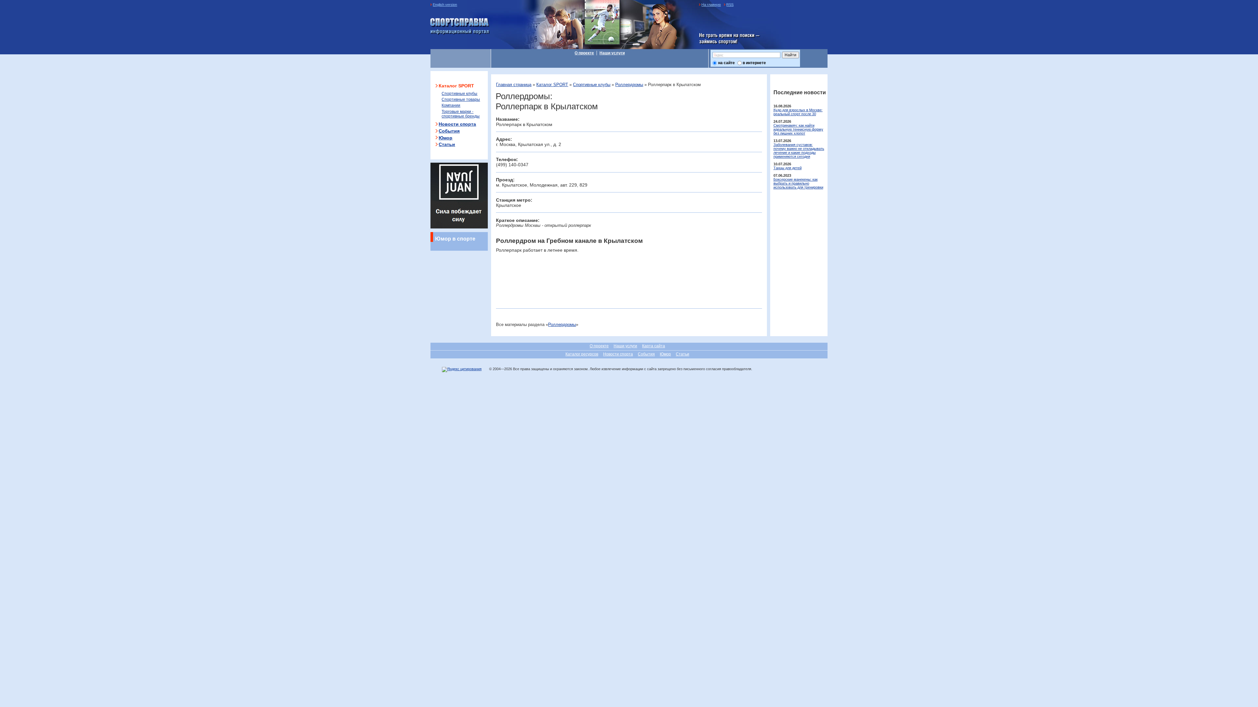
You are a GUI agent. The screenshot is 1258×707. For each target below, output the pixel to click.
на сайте (726, 63)
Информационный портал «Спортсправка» (460, 26)
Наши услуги (612, 53)
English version (445, 5)
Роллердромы (629, 84)
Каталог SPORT (552, 84)
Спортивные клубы (591, 84)
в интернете (754, 63)
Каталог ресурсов (581, 354)
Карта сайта (653, 346)
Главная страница (513, 84)
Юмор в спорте (455, 239)
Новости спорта (457, 124)
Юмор (445, 137)
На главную (711, 5)
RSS (730, 5)
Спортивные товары (461, 99)
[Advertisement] (572, 288)
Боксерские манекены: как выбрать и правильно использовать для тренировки (798, 183)
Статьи (447, 144)
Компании (451, 105)
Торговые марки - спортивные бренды (461, 113)
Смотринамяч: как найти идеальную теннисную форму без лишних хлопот (798, 129)
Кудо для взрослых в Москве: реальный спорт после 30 (798, 112)
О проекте (584, 53)
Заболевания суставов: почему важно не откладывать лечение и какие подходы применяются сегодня (798, 150)
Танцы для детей (787, 168)
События (449, 131)
